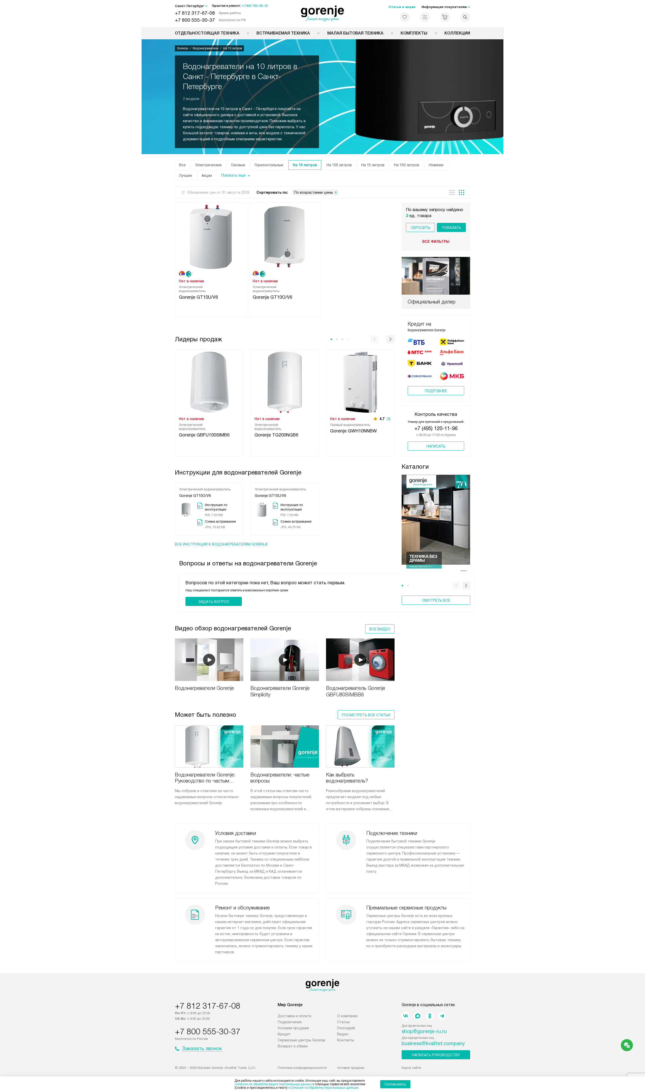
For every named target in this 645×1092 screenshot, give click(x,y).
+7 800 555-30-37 (195, 20)
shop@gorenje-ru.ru (424, 1031)
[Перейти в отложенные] (405, 17)
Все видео (379, 629)
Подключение (290, 1022)
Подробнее (436, 391)
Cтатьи (343, 1022)
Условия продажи (293, 1028)
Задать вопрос (213, 602)
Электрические (208, 165)
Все (182, 165)
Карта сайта (411, 1068)
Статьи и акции (402, 7)
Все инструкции (221, 544)
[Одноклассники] (430, 1016)
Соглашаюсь (395, 1084)
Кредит (284, 1034)
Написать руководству (436, 1055)
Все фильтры (435, 242)
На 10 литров (305, 165)
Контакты (345, 1040)
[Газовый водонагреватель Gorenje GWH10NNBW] (360, 382)
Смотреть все (436, 600)
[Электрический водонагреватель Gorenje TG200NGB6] (284, 382)
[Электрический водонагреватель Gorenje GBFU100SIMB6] (209, 382)
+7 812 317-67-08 (195, 13)
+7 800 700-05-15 (255, 6)
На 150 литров (406, 165)
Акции (207, 176)
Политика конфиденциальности (302, 1068)
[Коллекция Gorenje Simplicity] (436, 525)
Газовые (238, 165)
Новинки (436, 165)
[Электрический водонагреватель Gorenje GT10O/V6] (284, 236)
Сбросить (420, 228)
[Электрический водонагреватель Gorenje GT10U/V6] (211, 236)
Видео (342, 1034)
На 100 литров (339, 165)
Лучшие (185, 176)
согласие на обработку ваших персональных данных (273, 1084)
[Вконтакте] (406, 1016)
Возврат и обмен (293, 1046)
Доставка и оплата (294, 1016)
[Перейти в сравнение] (425, 17)
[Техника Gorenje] (323, 14)
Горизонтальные (269, 165)
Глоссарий (346, 1028)
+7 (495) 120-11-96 (436, 428)
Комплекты (414, 33)
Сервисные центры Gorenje (301, 1040)
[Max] (418, 1016)
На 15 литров (372, 165)
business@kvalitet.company (433, 1043)
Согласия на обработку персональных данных (323, 1087)
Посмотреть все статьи (366, 715)
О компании (347, 1016)
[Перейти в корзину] (445, 17)
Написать (435, 446)
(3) (388, 419)
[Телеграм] (442, 1016)
